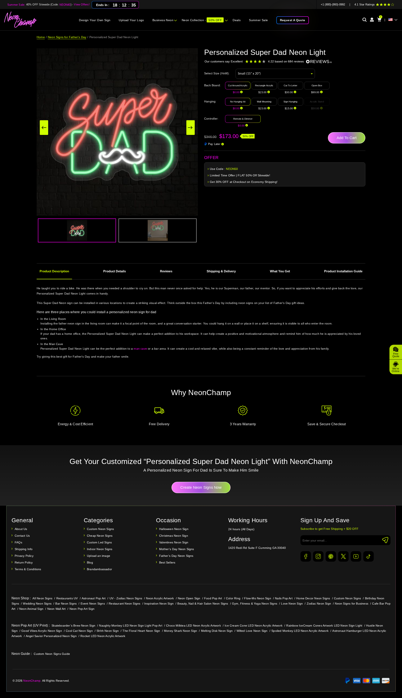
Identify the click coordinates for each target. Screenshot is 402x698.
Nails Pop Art (283, 598)
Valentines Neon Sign (173, 542)
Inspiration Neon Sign (159, 603)
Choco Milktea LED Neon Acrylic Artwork (193, 625)
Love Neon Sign (292, 603)
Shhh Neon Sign (108, 630)
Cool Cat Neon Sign (79, 630)
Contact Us (22, 535)
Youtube (356, 556)
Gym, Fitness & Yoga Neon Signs (254, 603)
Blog (90, 562)
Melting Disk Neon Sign (217, 630)
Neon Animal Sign (31, 608)
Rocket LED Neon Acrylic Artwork (102, 636)
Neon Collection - (202, 20)
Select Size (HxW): (217, 73)
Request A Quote (292, 20)
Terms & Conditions (28, 569)
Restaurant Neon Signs (124, 603)
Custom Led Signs (99, 542)
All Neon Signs (42, 598)
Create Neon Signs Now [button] (201, 487)
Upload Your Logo (131, 20)
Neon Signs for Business (351, 603)
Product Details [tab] (114, 271)
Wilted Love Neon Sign (252, 630)
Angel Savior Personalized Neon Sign (51, 636)
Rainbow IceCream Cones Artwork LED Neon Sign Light (324, 625)
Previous (44, 127)
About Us (21, 529)
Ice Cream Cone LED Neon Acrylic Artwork (253, 625)
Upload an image (98, 555)
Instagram (318, 556)
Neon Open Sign (189, 598)
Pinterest (331, 556)
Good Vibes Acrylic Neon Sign (41, 630)
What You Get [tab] (280, 271)
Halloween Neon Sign (173, 529)
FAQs (18, 542)
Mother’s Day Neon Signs (176, 549)
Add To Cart (347, 138)
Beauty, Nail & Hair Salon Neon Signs (202, 603)
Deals (237, 20)
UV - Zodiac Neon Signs (126, 598)
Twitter (343, 556)
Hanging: (210, 101)
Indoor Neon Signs (99, 549)
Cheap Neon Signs (99, 535)
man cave (140, 348)
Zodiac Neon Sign (319, 603)
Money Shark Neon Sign (180, 630)
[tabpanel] (201, 329)
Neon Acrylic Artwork (160, 598)
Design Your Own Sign (94, 20)
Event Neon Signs (93, 603)
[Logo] (20, 20)
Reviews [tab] (166, 271)
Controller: (211, 118)
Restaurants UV (67, 598)
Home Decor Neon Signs (313, 598)
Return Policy (24, 562)
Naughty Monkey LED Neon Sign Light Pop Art (130, 625)
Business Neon (162, 20)
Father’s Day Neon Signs (176, 555)
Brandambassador (99, 569)
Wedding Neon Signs (37, 603)
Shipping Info (24, 549)
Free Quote (395, 355)
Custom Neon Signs (100, 529)
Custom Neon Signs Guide (52, 653)
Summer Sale (258, 20)
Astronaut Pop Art (94, 598)
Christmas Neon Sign (173, 535)
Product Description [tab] (54, 271)
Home (41, 37)
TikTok (368, 556)
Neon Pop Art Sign (82, 608)
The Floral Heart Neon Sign (141, 630)
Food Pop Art (213, 598)
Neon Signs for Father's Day (67, 37)
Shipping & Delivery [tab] (221, 271)
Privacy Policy (24, 555)
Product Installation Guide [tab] (343, 271)
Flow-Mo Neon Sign (257, 598)
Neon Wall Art (56, 608)
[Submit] (385, 540)
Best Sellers (167, 562)
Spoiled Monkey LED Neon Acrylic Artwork (300, 630)
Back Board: (212, 85)
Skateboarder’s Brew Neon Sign (73, 625)
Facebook (305, 556)
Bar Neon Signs (66, 603)
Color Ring (233, 598)
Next (190, 127)
